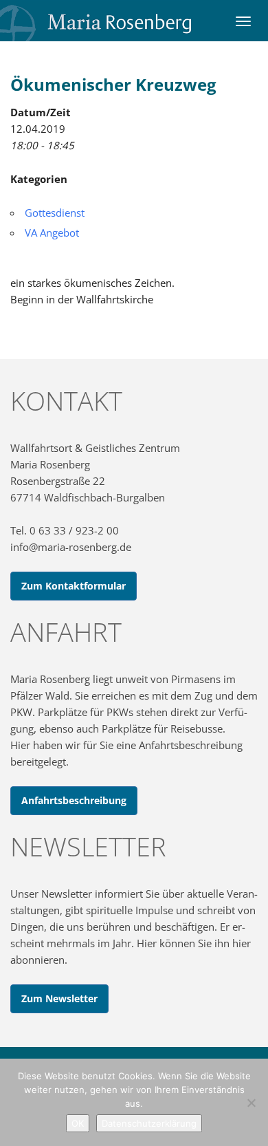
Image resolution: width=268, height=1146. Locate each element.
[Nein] (251, 1103)
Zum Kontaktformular (73, 585)
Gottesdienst (55, 212)
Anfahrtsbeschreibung (73, 800)
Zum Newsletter (59, 998)
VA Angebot (52, 232)
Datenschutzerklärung (149, 1123)
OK (77, 1123)
